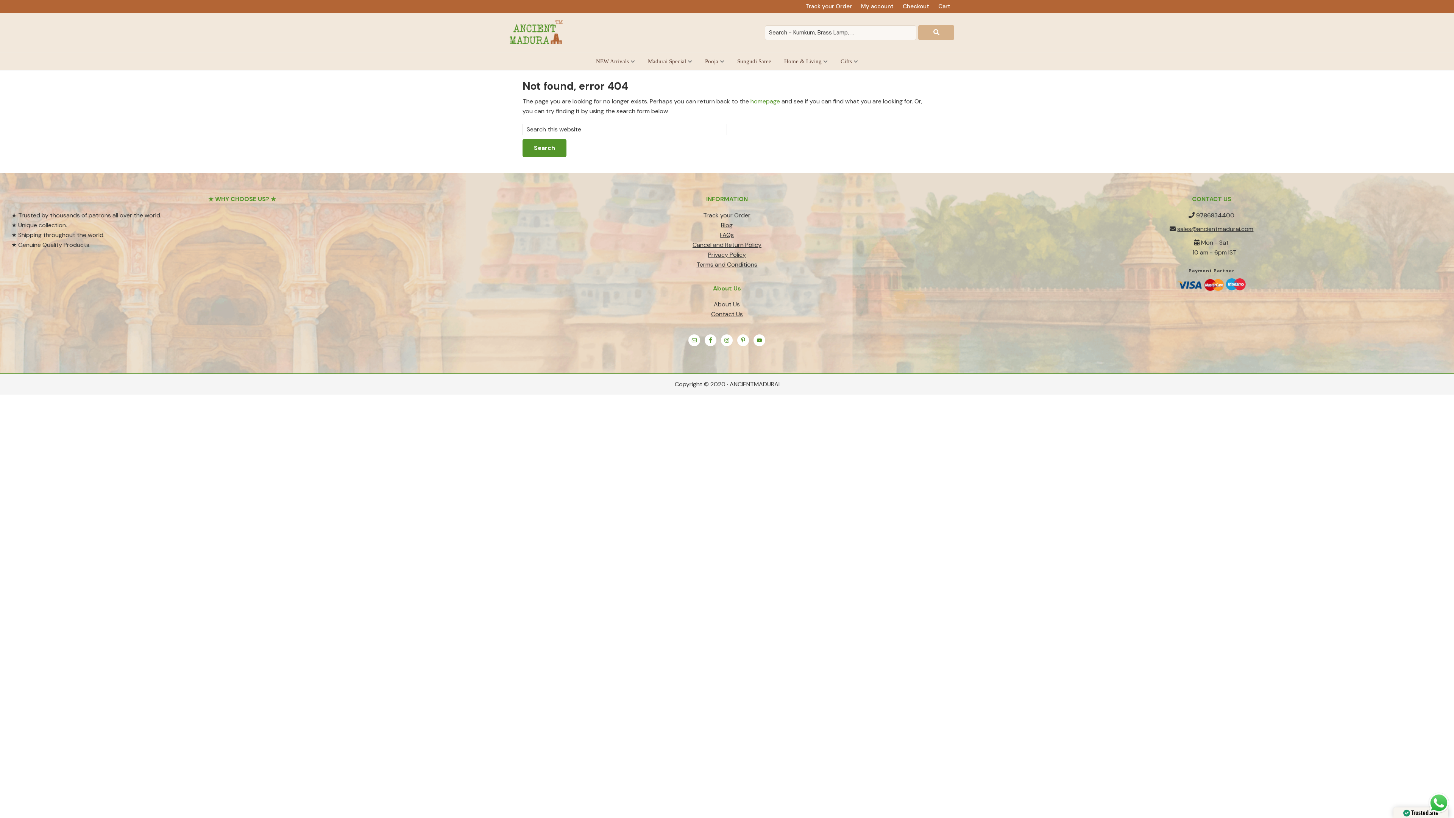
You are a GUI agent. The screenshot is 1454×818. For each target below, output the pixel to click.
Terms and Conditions (726, 265)
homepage (765, 101)
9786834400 (1215, 215)
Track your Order (726, 215)
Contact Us (727, 314)
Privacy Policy (727, 255)
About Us (727, 304)
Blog (727, 225)
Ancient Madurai (538, 33)
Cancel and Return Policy (727, 245)
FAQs (727, 235)
